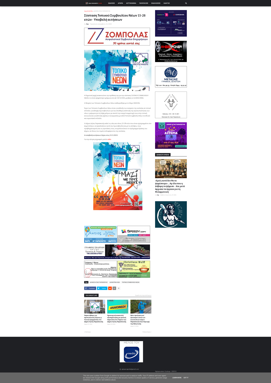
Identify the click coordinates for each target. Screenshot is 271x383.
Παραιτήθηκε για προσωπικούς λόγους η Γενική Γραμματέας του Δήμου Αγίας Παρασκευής (93, 318)
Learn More (176, 378)
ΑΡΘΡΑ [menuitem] (120, 3)
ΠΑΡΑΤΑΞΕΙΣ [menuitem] (143, 3)
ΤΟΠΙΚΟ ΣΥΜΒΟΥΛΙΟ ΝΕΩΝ (130, 282)
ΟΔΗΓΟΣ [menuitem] (167, 3)
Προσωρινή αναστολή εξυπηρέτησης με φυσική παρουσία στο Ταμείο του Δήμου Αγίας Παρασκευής (116, 318)
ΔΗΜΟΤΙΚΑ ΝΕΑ (115, 282)
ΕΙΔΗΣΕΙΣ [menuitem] (111, 3)
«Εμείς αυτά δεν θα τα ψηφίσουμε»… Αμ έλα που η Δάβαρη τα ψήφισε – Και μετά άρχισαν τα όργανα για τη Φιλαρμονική (170, 186)
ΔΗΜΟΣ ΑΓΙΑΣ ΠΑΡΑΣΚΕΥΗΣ (102, 11)
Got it (186, 378)
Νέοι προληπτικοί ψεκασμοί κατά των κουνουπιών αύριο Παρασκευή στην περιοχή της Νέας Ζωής (139, 319)
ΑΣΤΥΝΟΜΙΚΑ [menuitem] (131, 3)
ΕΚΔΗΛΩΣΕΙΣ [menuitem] (155, 3)
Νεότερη (88, 332)
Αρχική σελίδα (88, 11)
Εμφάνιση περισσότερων (143, 295)
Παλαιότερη (146, 332)
